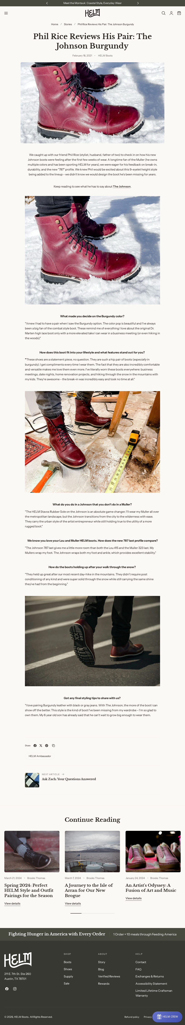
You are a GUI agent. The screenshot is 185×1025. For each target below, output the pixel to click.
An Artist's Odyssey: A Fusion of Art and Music (151, 888)
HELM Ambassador (40, 756)
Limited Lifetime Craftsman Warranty (153, 993)
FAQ (138, 969)
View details (12, 903)
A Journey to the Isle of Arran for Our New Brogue (89, 890)
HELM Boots (21, 1016)
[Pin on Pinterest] (46, 745)
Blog (101, 969)
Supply (68, 976)
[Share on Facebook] (35, 745)
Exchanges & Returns (149, 976)
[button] (6, 13)
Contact (140, 962)
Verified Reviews (109, 976)
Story (101, 962)
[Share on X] (41, 745)
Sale (66, 983)
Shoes (68, 969)
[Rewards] (167, 1016)
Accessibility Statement (151, 983)
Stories (68, 24)
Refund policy (131, 1017)
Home (54, 24)
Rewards (103, 983)
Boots (67, 962)
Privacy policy (151, 1017)
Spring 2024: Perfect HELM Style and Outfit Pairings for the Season (28, 890)
